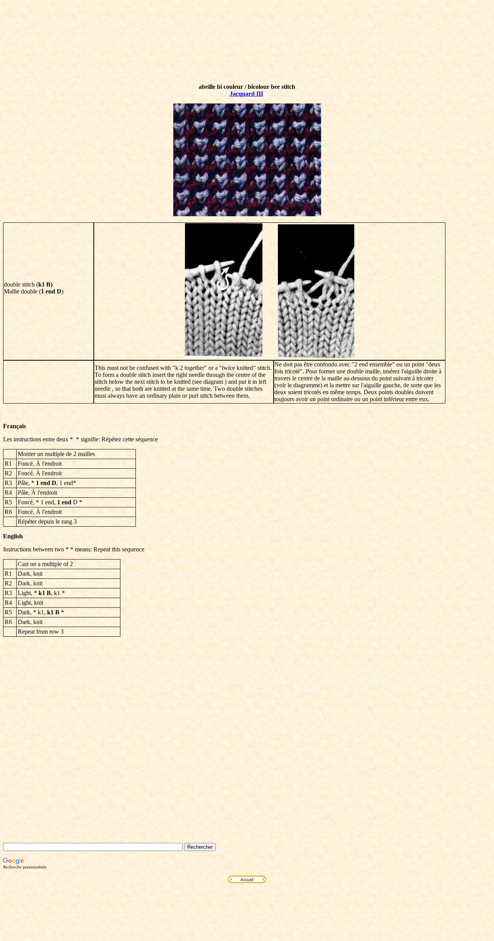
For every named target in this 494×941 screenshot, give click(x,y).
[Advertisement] (247, 763)
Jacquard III (246, 93)
